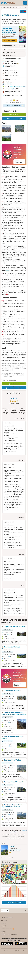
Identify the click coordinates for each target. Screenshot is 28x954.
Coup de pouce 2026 (6, 929)
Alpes (11, 86)
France (10, 84)
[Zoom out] (25, 868)
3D (22, 882)
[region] (14, 874)
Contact (3, 931)
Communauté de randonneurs (9, 934)
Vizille (12, 89)
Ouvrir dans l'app (14, 114)
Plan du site (4, 920)
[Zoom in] (25, 866)
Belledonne (17, 86)
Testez (9, 40)
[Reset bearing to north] (25, 871)
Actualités (3, 926)
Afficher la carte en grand (14, 902)
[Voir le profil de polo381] (4, 850)
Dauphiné (22, 86)
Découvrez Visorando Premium (13, 105)
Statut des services (9, 951)
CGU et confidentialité (7, 917)
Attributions (3, 883)
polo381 (12, 846)
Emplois (3, 923)
